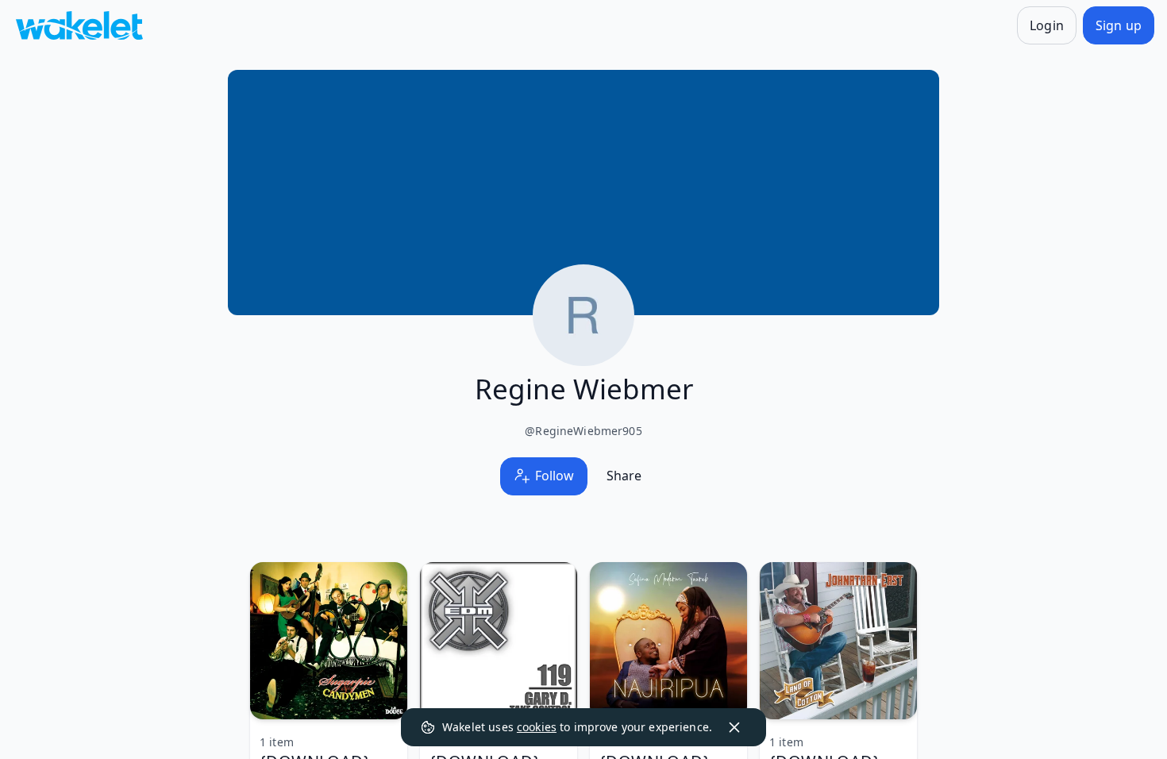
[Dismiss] (734, 727)
